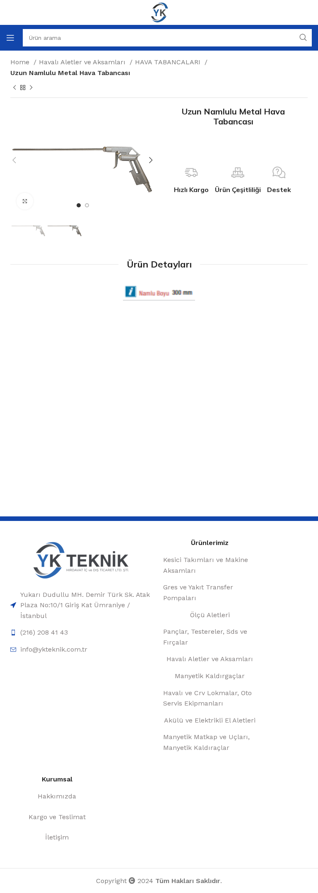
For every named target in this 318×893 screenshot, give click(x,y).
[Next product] (31, 88)
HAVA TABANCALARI (168, 62)
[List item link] (82, 605)
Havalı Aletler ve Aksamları (83, 62)
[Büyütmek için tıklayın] (25, 201)
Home (20, 62)
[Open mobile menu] (10, 37)
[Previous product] (14, 88)
